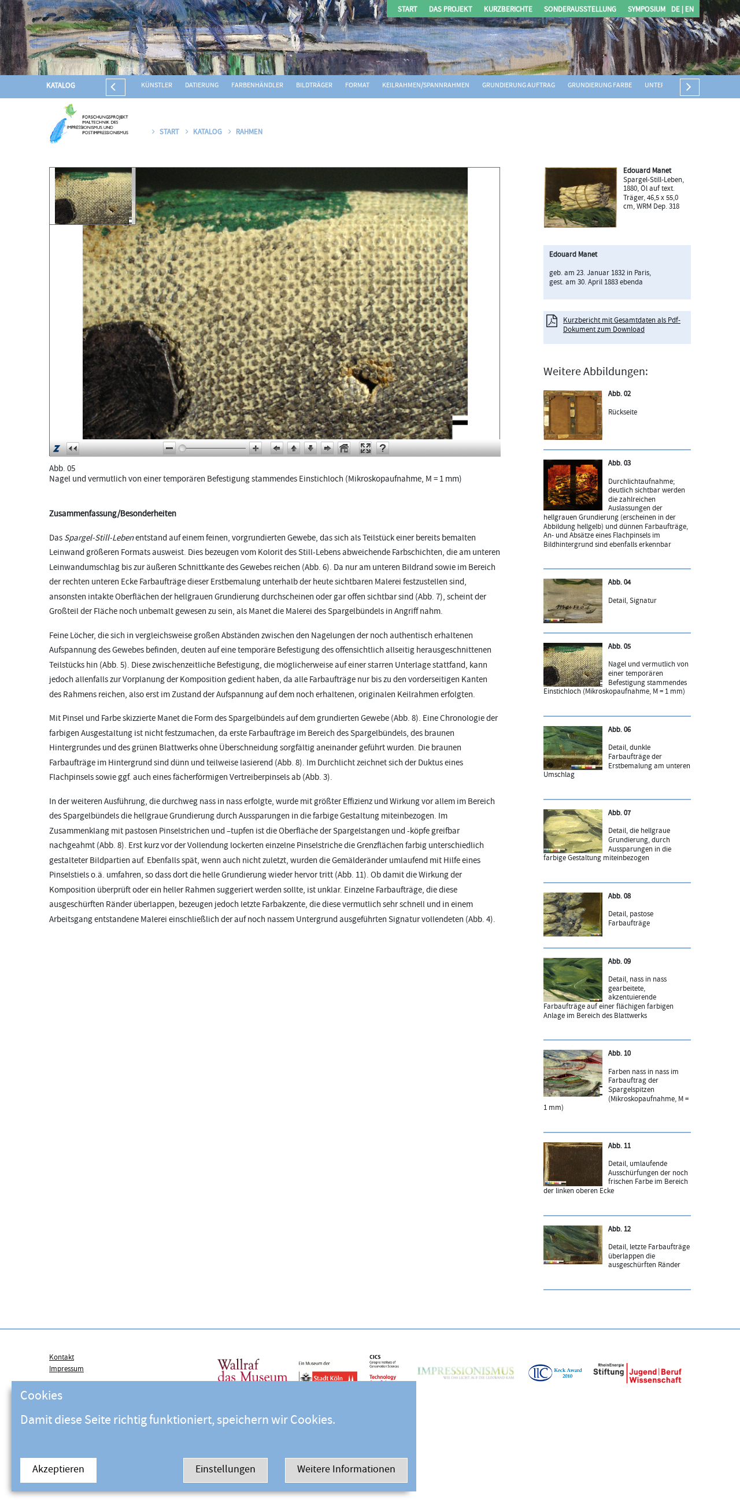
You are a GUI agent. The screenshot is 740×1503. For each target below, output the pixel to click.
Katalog (60, 86)
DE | (677, 10)
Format (357, 85)
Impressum (66, 1369)
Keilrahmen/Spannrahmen (425, 85)
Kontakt (61, 1358)
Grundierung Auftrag (518, 85)
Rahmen (249, 132)
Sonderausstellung (580, 10)
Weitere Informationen (346, 1470)
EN (688, 10)
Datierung (202, 85)
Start (407, 10)
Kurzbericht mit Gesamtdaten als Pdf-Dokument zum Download (621, 325)
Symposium (646, 10)
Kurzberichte (508, 10)
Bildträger (314, 85)
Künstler (156, 85)
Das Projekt (450, 10)
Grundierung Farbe (600, 85)
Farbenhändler (257, 85)
